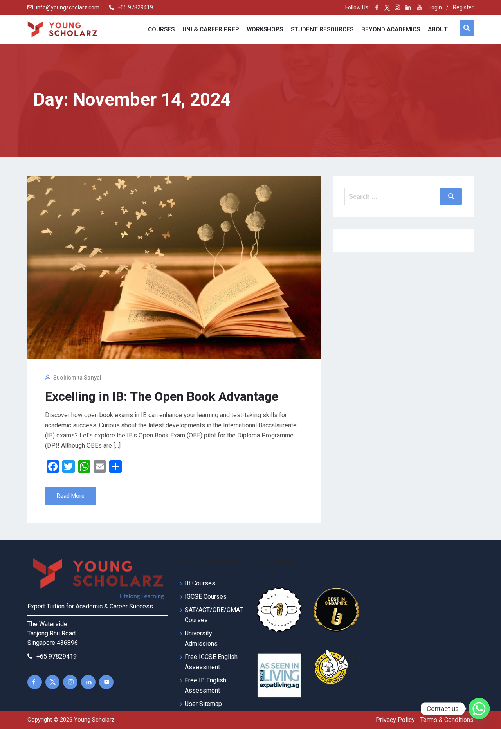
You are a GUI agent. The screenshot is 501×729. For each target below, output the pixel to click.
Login (435, 7)
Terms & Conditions (447, 720)
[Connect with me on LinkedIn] (408, 7)
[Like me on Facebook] (377, 7)
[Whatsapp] (479, 708)
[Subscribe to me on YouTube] (419, 7)
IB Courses (200, 583)
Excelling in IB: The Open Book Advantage (161, 396)
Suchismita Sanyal (77, 377)
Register (463, 7)
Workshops (265, 29)
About (438, 29)
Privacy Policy (395, 720)
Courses (161, 29)
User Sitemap (203, 703)
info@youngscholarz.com (67, 7)
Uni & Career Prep (210, 29)
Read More (71, 495)
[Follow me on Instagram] (395, 7)
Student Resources (322, 29)
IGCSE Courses (206, 596)
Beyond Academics (390, 29)
